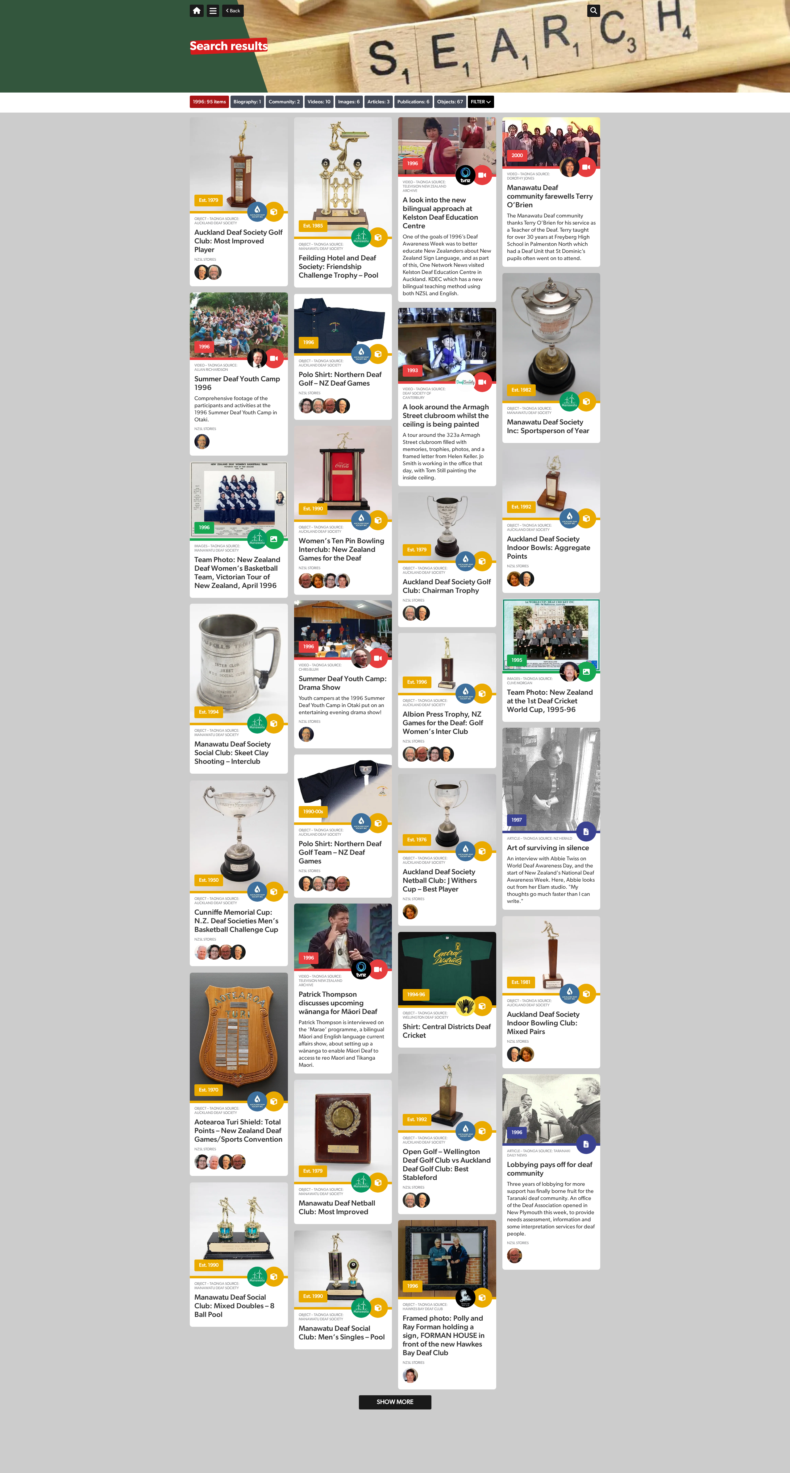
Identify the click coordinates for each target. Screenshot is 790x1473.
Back (234, 10)
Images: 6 (349, 101)
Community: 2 (284, 101)
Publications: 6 (413, 101)
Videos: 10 (319, 101)
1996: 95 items (209, 101)
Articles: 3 (379, 101)
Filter (478, 101)
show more (395, 1402)
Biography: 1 (247, 101)
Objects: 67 (450, 101)
